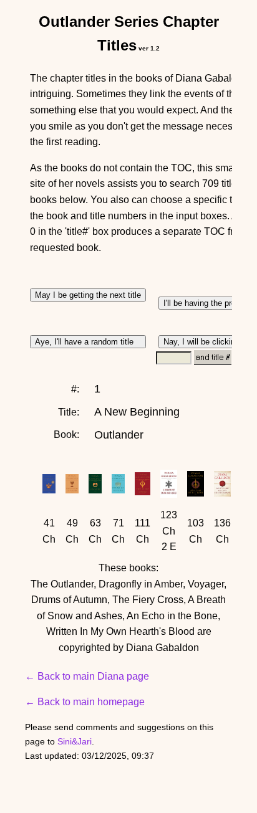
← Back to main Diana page (87, 676)
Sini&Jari (74, 741)
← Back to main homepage (85, 702)
